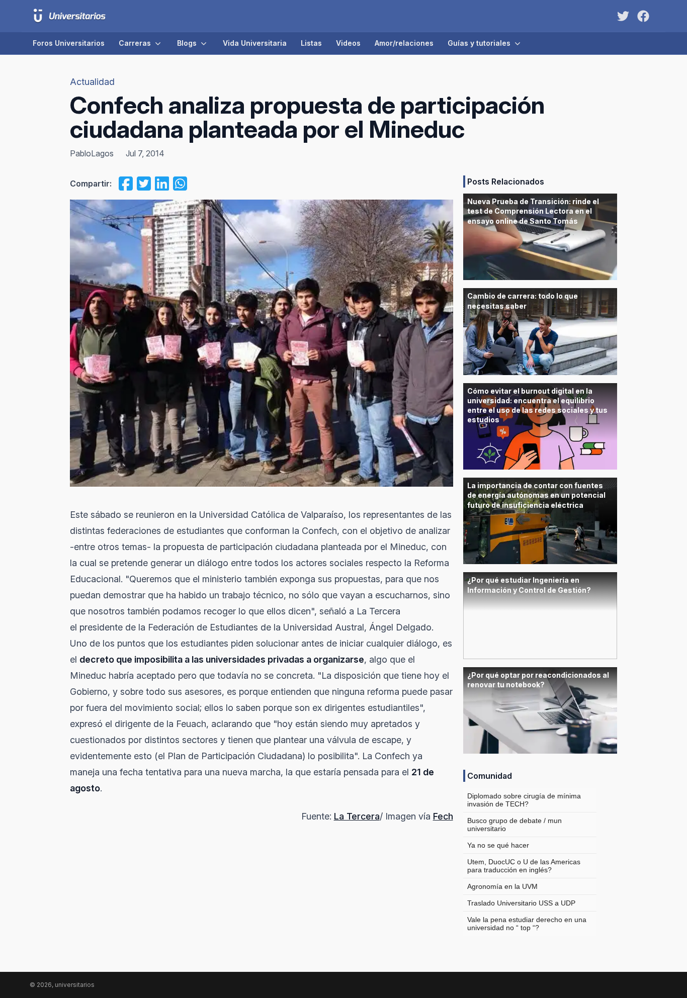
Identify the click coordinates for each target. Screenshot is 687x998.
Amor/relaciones (404, 43)
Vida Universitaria (255, 43)
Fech (443, 816)
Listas (311, 43)
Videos (348, 43)
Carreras (135, 43)
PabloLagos (92, 153)
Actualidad (92, 81)
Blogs (187, 43)
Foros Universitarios (69, 43)
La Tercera (357, 816)
